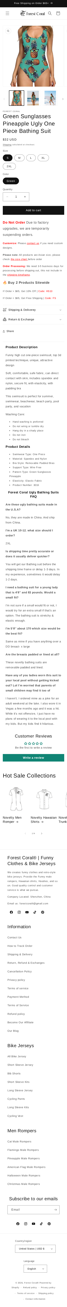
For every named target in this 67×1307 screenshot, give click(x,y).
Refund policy (16, 1013)
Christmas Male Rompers (23, 1183)
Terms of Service (18, 1005)
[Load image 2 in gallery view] (33, 98)
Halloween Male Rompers (23, 1175)
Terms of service (18, 988)
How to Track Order (20, 945)
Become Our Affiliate (20, 1022)
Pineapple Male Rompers (23, 1158)
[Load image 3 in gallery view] (50, 98)
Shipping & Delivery (19, 954)
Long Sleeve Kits (18, 1107)
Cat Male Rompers (19, 1141)
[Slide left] (4, 99)
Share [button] (10, 331)
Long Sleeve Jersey (20, 1090)
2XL (9, 166)
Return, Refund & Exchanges (26, 962)
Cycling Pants (16, 1098)
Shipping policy (46, 1293)
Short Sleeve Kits (18, 1081)
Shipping (7, 145)
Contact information (35, 1299)
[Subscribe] (55, 1209)
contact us (33, 243)
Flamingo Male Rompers (23, 1149)
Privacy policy (16, 979)
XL (43, 157)
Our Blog (13, 1030)
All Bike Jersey (16, 1056)
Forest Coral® (31, 1283)
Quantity (7, 189)
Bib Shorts (14, 1073)
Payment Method (18, 996)
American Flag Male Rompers (26, 1167)
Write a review (33, 757)
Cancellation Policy (19, 971)
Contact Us (14, 937)
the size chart (19, 259)
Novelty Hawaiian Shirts (44, 820)
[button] (7, 13)
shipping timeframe (18, 274)
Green (11, 180)
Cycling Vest (15, 1115)
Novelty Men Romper (12, 820)
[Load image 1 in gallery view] (16, 98)
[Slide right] (63, 99)
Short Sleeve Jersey (20, 1064)
